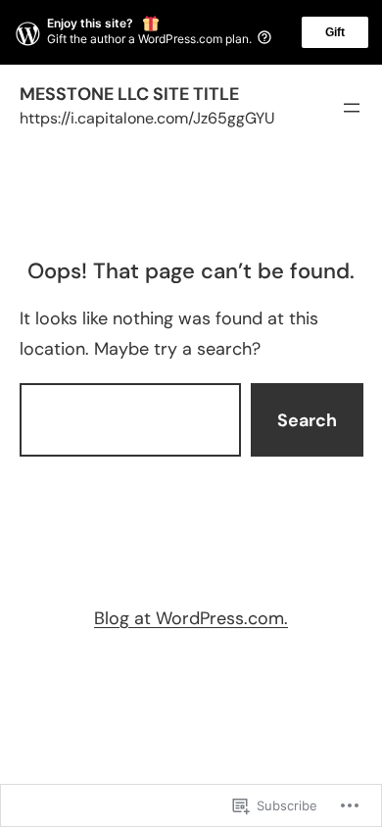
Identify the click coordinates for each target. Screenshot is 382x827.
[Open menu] (351, 108)
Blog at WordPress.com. (191, 618)
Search (307, 420)
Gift (335, 32)
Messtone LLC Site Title (129, 94)
